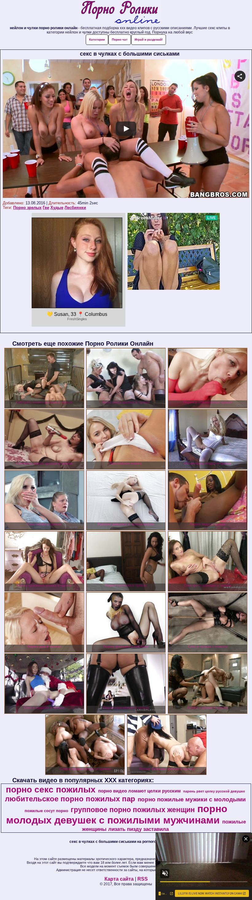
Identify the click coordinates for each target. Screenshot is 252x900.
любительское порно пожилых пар (70, 799)
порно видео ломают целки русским (139, 790)
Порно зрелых (27, 207)
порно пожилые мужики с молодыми (192, 799)
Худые (56, 207)
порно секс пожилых (51, 789)
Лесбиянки (75, 207)
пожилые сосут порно (46, 810)
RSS (142, 879)
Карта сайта (119, 879)
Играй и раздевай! (149, 39)
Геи (46, 207)
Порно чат (120, 39)
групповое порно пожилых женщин (133, 810)
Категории (97, 39)
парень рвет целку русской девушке (214, 791)
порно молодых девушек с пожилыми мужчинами (116, 814)
